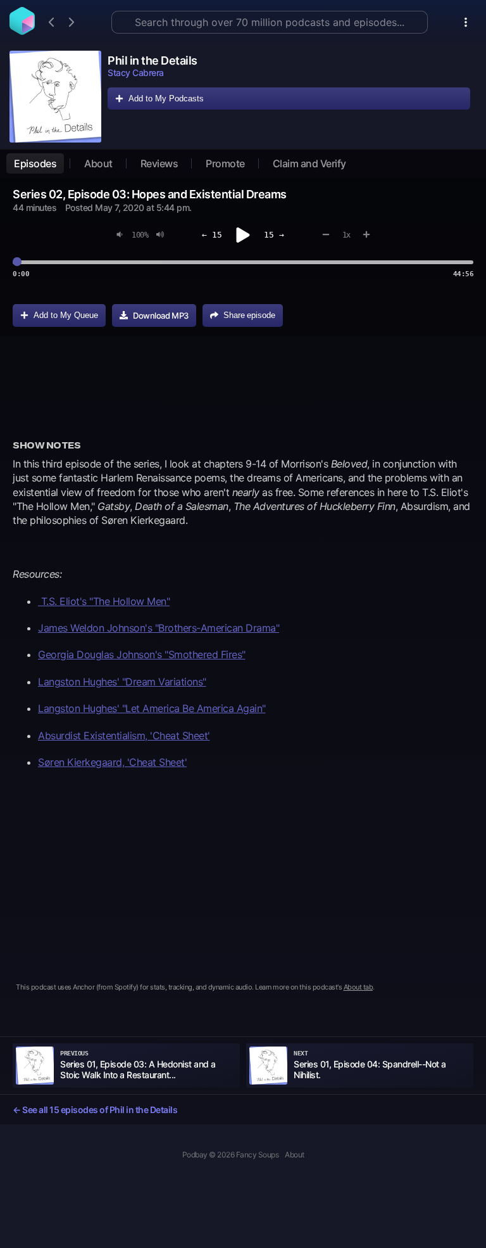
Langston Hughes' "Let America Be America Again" (152, 708)
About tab (358, 987)
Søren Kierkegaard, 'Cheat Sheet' (112, 762)
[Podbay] (22, 31)
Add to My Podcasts (166, 98)
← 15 (212, 234)
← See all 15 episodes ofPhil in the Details (95, 1109)
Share (249, 315)
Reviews (159, 163)
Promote (225, 163)
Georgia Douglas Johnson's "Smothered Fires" (142, 654)
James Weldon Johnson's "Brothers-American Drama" (158, 627)
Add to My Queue (66, 315)
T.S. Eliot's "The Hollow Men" (104, 601)
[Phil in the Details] (55, 97)
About (98, 163)
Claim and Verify (309, 163)
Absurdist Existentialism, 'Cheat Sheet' (124, 735)
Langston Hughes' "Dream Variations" (122, 681)
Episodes (35, 163)
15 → (274, 234)
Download (161, 315)
